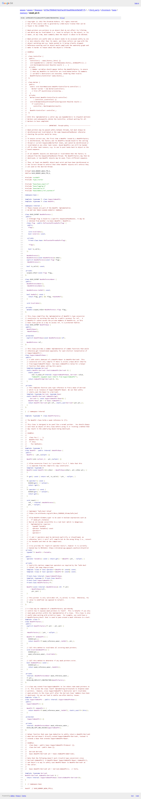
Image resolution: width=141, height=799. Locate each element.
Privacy (18, 796)
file (62, 18)
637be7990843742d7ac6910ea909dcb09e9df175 (64, 10)
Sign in (137, 3)
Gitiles (12, 796)
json (137, 796)
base (114, 10)
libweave (38, 10)
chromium (105, 10)
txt (132, 796)
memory (23, 13)
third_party (94, 10)
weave (22, 10)
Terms (24, 796)
